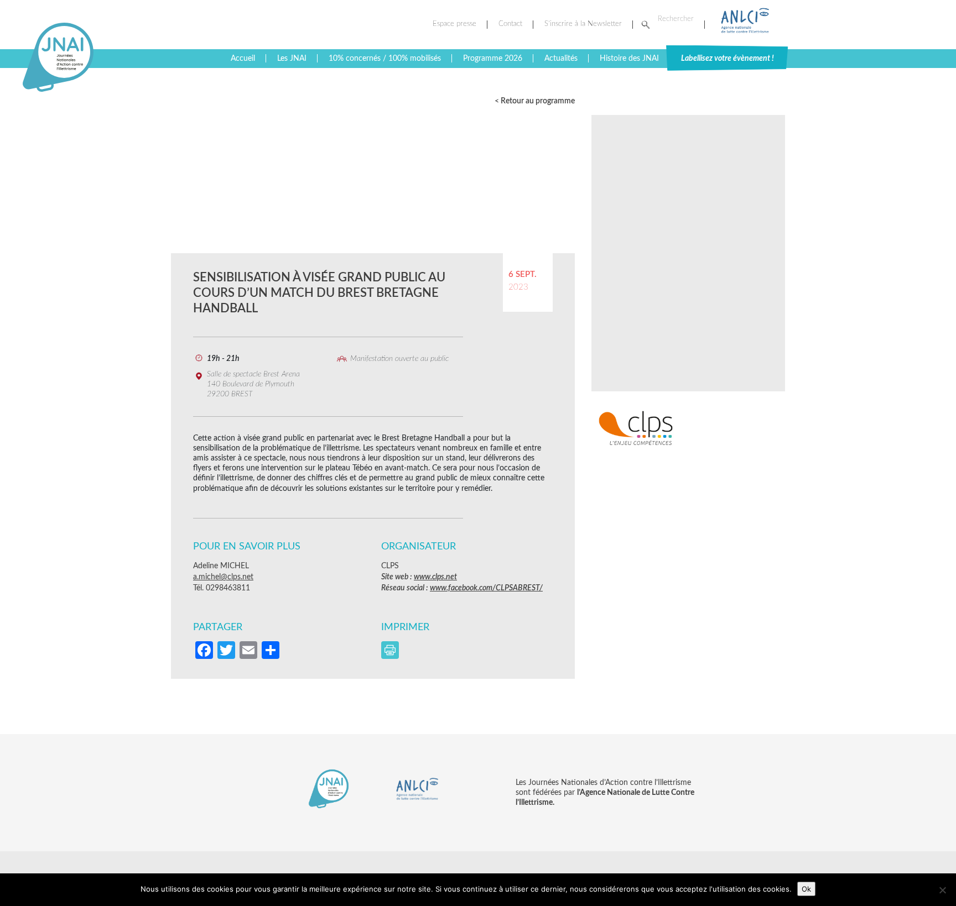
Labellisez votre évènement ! (727, 58)
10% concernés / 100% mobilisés (385, 58)
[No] (942, 889)
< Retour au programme (535, 101)
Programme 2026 (492, 58)
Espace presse (454, 24)
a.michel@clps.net (223, 577)
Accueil (243, 58)
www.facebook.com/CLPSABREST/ (486, 588)
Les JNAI (291, 58)
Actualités (561, 58)
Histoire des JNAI (629, 58)
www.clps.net (435, 577)
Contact (510, 24)
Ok (806, 888)
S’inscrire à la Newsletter (583, 24)
